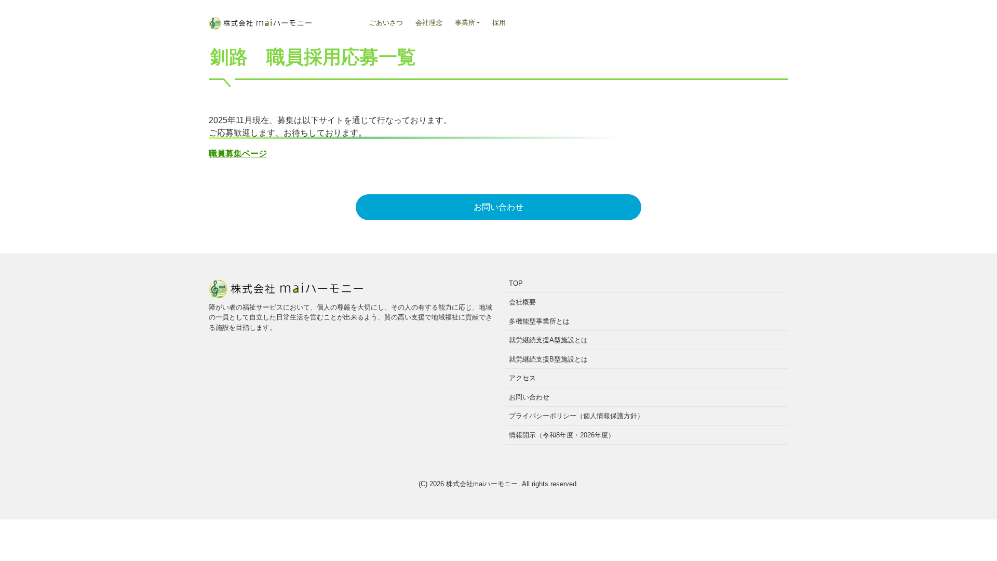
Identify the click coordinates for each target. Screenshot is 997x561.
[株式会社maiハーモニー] (261, 19)
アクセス (522, 378)
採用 (499, 22)
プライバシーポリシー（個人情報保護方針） (576, 416)
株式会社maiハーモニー (482, 484)
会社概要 (522, 302)
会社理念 (428, 22)
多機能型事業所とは (539, 321)
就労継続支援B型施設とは (548, 359)
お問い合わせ (498, 207)
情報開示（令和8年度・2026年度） (562, 435)
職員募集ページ (238, 153)
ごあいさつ (386, 22)
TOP (516, 283)
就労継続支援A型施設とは (548, 340)
